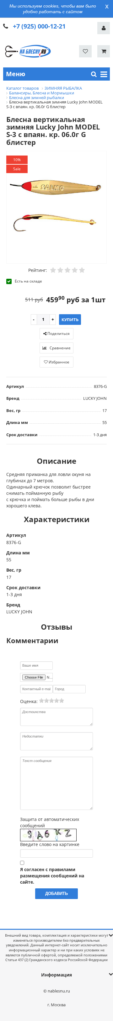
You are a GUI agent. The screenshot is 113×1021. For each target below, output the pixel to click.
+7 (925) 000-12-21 (39, 26)
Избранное (58, 362)
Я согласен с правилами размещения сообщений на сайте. (52, 875)
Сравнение (60, 348)
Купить (70, 319)
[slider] (51, 700)
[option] (56, 207)
